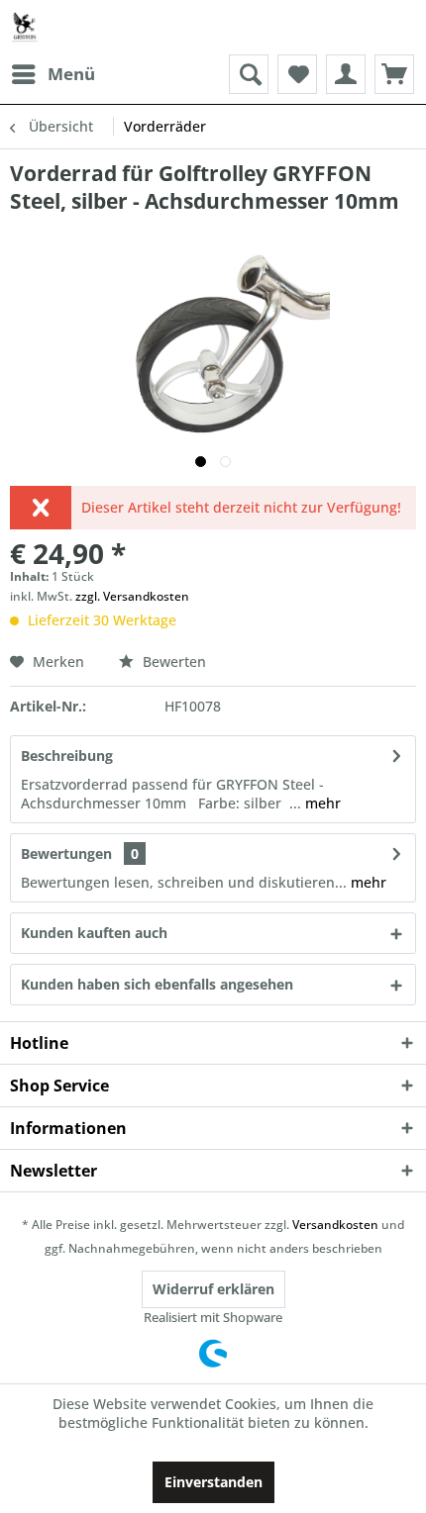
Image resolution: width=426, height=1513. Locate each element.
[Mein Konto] (346, 74)
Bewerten (172, 661)
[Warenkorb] (394, 74)
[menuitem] (52, 74)
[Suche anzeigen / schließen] (248, 74)
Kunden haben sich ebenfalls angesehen (157, 984)
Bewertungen (66, 853)
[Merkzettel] (297, 74)
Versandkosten (335, 1224)
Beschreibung (67, 755)
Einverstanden (213, 1481)
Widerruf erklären (213, 1288)
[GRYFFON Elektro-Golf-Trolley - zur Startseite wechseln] (25, 27)
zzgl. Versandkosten (132, 596)
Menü (71, 73)
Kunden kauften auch (94, 932)
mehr (321, 803)
